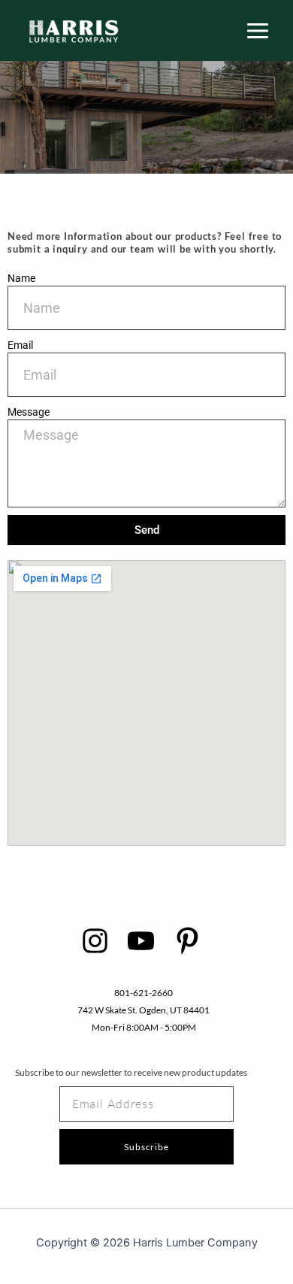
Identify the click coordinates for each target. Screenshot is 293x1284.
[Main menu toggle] (257, 31)
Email (20, 345)
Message (29, 412)
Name (21, 278)
